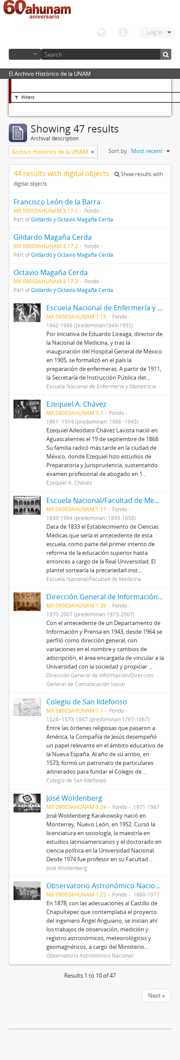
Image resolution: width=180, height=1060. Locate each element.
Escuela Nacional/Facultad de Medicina (110, 500)
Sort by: (118, 151)
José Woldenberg (74, 798)
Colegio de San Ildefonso (86, 702)
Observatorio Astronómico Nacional (105, 885)
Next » (156, 995)
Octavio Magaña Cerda (51, 272)
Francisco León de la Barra (57, 202)
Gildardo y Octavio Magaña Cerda (72, 219)
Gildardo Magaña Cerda (53, 237)
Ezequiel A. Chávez (76, 404)
